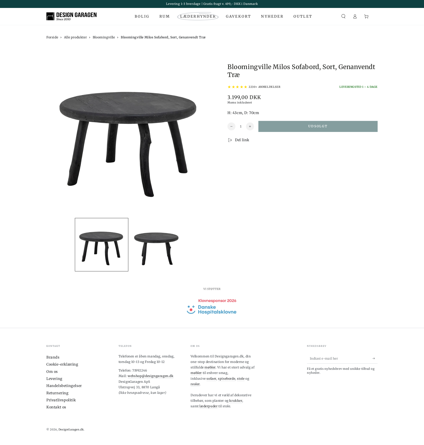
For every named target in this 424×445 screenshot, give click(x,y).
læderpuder (208, 406)
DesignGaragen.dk (71, 429)
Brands (53, 357)
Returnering (57, 393)
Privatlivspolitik (61, 400)
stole (240, 379)
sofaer (211, 379)
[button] (343, 16)
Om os (52, 371)
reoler (195, 384)
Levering (54, 378)
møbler (210, 367)
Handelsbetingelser (64, 385)
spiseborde (226, 379)
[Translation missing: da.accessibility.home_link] (71, 16)
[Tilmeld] (375, 358)
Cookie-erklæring (62, 364)
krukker (235, 401)
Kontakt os (56, 407)
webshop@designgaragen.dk (150, 376)
